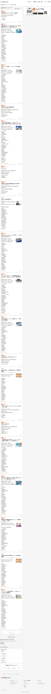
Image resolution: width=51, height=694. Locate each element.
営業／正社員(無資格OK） (6, 199)
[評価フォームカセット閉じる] (21, 665)
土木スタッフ (4, 168)
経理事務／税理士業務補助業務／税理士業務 (10, 183)
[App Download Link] (35, 13)
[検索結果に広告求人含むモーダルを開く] (3, 8)
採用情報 (25, 686)
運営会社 (25, 685)
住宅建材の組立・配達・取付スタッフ (9, 357)
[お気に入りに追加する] (20, 21)
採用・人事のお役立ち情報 (41, 683)
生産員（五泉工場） (5, 423)
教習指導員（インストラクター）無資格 (9, 12)
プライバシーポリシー (27, 683)
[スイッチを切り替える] (8, 8)
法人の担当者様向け (13, 683)
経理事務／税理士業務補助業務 (7, 107)
